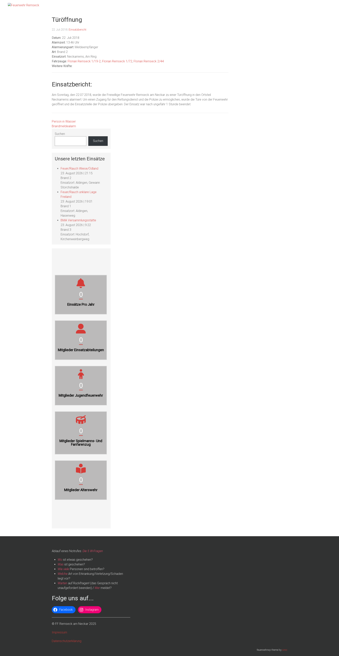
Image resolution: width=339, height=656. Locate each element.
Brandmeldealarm (64, 126)
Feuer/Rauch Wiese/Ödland (79, 168)
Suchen (60, 134)
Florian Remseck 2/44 (149, 61)
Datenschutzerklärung (66, 641)
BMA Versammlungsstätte (78, 220)
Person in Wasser (64, 121)
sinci (284, 649)
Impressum (59, 632)
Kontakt (323, 5)
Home (248, 5)
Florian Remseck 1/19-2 (84, 61)
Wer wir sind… (282, 5)
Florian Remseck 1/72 (117, 61)
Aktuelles (263, 5)
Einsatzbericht (77, 29)
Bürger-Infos (305, 5)
